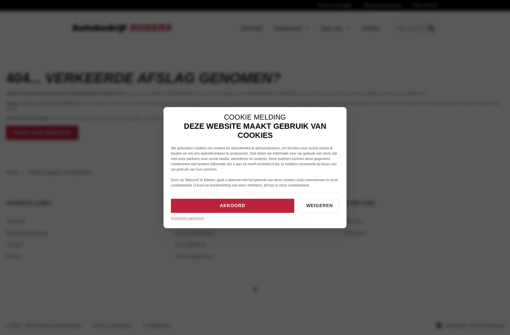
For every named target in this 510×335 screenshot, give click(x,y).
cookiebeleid (181, 186)
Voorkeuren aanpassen (187, 218)
